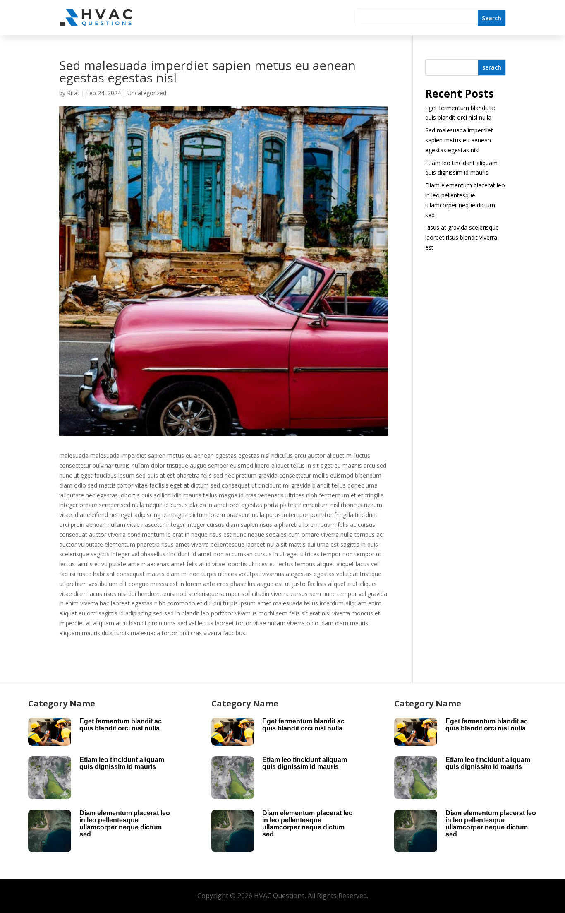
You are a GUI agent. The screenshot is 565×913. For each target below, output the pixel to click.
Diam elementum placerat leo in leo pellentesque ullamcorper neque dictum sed (124, 824)
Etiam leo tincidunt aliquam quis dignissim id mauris (121, 763)
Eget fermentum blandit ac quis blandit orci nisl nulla (120, 725)
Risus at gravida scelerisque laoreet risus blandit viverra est (462, 237)
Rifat (73, 93)
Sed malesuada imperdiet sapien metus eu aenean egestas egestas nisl (459, 140)
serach (491, 67)
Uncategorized (146, 93)
